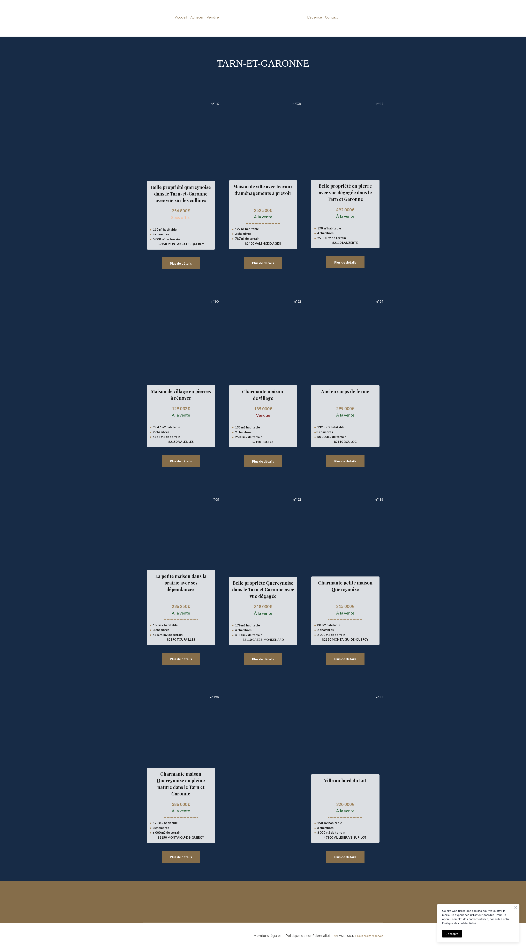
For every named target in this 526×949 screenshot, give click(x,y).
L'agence (314, 17)
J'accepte (452, 933)
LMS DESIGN (345, 935)
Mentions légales (267, 936)
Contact (331, 17)
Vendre (213, 17)
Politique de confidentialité (307, 936)
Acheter (197, 17)
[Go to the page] (263, 17)
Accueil (181, 17)
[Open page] (211, 902)
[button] (181, 263)
